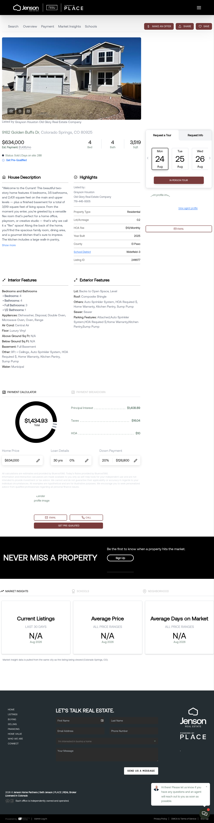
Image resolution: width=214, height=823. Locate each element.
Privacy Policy (160, 818)
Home (11, 709)
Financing (13, 729)
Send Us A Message (141, 770)
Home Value (15, 734)
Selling (12, 724)
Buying (12, 719)
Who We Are (15, 738)
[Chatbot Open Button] (204, 813)
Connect (13, 743)
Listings (13, 714)
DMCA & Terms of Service (183, 818)
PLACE (57, 792)
